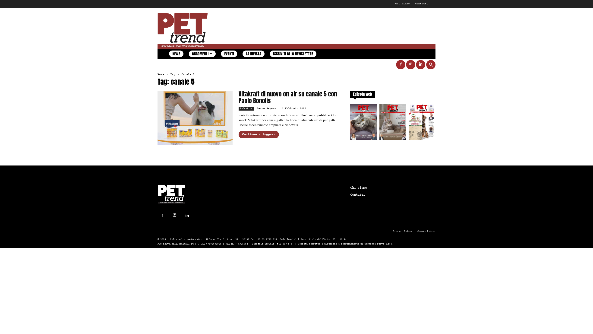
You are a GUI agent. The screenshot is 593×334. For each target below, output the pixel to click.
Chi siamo (402, 3)
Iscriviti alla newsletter (293, 54)
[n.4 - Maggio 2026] (422, 123)
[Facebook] (400, 64)
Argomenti (200, 54)
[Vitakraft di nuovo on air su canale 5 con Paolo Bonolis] (195, 118)
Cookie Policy (426, 231)
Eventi (229, 54)
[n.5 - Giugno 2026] (392, 123)
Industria (246, 108)
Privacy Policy (402, 231)
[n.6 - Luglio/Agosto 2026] (363, 123)
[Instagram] (410, 64)
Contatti (421, 3)
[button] (430, 65)
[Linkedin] (420, 64)
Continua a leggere (258, 134)
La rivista (253, 54)
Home (161, 74)
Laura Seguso (266, 108)
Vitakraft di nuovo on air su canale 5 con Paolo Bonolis (288, 97)
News (176, 54)
